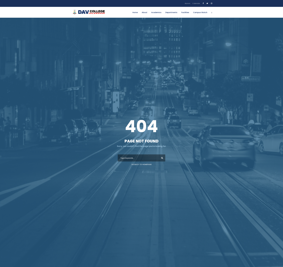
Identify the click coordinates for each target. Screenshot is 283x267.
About (144, 12)
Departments (171, 12)
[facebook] (203, 3)
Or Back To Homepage (141, 164)
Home (135, 12)
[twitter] (207, 3)
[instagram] (211, 3)
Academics (156, 12)
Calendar (196, 3)
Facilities (185, 12)
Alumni (187, 3)
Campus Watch (200, 12)
